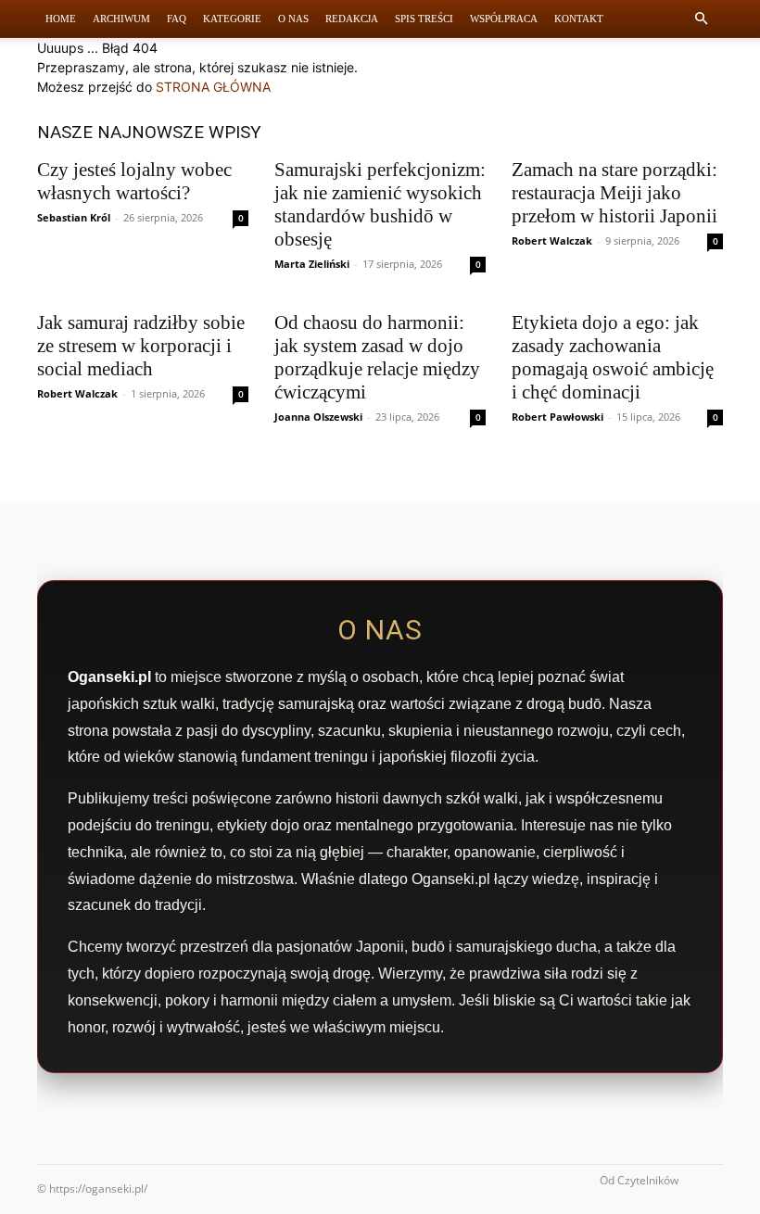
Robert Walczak (552, 240)
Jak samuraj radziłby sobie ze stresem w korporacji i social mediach (141, 345)
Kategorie (232, 18)
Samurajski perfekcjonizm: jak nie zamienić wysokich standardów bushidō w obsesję (380, 204)
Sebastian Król (73, 217)
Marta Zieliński (311, 264)
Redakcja (351, 18)
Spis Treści (424, 18)
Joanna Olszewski (318, 417)
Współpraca (504, 18)
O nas (293, 18)
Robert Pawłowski (557, 417)
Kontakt (578, 18)
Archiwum (121, 18)
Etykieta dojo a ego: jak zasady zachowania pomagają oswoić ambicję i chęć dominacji (613, 357)
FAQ (176, 18)
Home (60, 18)
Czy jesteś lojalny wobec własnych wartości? (134, 181)
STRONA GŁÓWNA (213, 87)
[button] (700, 19)
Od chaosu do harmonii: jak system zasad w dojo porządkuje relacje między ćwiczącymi (377, 357)
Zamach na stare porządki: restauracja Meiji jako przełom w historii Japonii (614, 192)
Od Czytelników (639, 1180)
